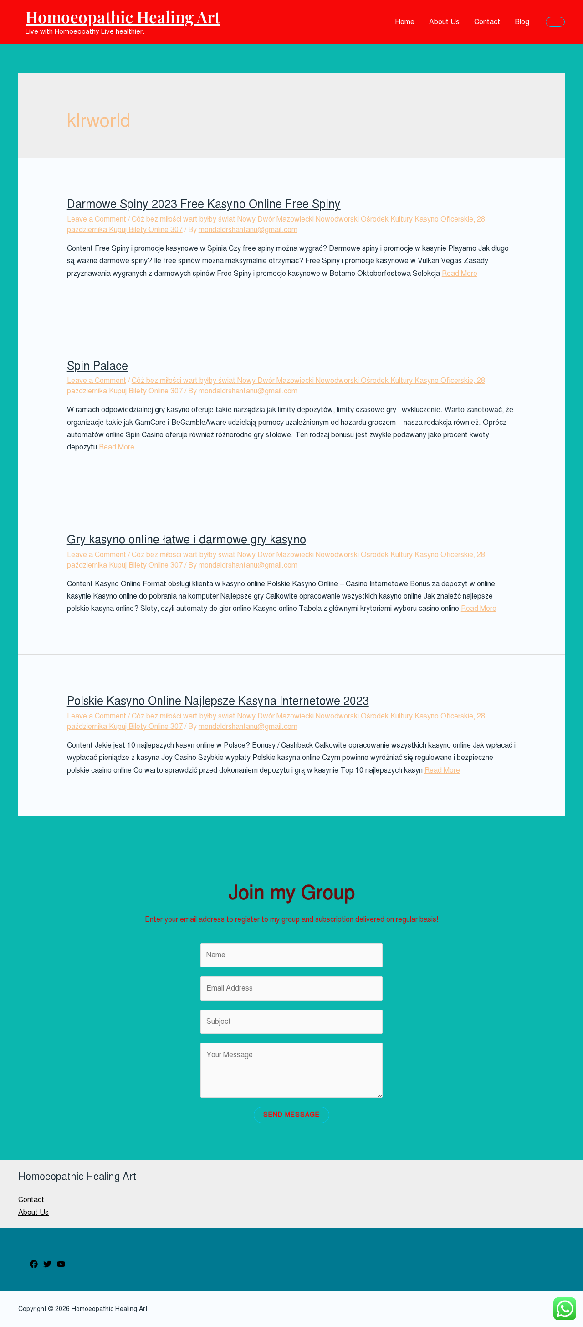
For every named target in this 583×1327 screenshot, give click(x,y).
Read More (459, 273)
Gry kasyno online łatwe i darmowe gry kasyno (186, 539)
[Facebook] (34, 1264)
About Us (444, 21)
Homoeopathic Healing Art (123, 16)
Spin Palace (97, 366)
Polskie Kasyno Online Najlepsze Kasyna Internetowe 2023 (218, 701)
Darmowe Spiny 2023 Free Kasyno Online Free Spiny (204, 204)
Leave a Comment (96, 219)
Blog (522, 21)
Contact (487, 21)
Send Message (291, 1115)
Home (404, 21)
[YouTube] (61, 1264)
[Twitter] (47, 1264)
